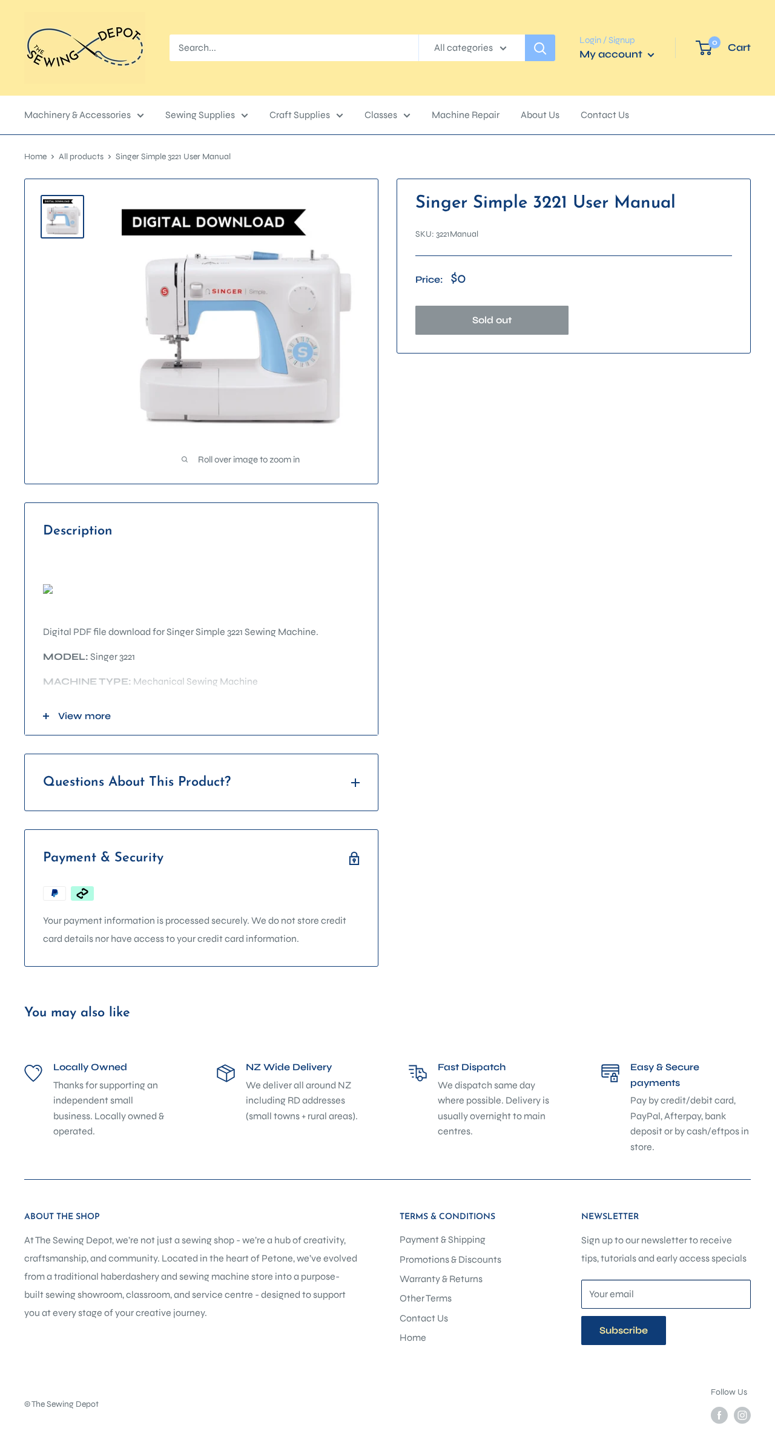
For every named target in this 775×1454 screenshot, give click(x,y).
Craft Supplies (299, 114)
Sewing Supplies (200, 114)
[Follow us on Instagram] (742, 1415)
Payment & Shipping (443, 1239)
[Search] (540, 48)
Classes (380, 114)
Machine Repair (466, 114)
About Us (540, 114)
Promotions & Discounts (450, 1259)
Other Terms (426, 1298)
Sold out (492, 320)
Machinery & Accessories (77, 114)
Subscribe (623, 1330)
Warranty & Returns (441, 1279)
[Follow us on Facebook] (719, 1415)
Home (35, 156)
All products (81, 156)
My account (612, 54)
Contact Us (605, 114)
